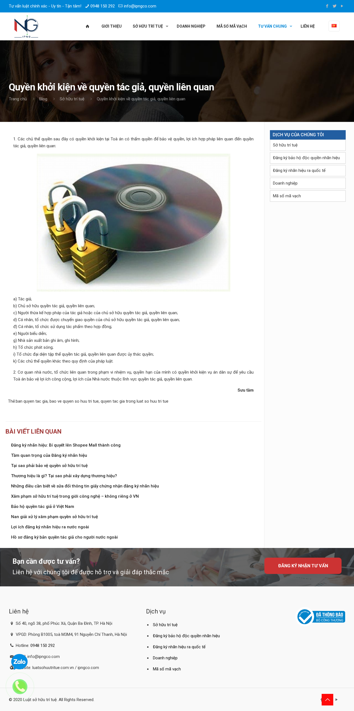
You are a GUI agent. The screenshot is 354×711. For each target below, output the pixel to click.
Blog (43, 98)
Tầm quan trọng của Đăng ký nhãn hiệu (49, 455)
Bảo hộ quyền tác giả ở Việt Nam (42, 506)
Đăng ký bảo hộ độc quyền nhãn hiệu (306, 157)
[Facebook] (327, 6)
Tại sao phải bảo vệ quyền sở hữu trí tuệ (49, 465)
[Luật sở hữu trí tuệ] (26, 26)
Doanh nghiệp (285, 183)
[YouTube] (342, 6)
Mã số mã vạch (287, 195)
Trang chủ (18, 98)
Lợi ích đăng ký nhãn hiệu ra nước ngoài (50, 526)
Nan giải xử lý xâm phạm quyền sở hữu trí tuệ (54, 516)
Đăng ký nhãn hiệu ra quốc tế (299, 170)
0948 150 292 (102, 6)
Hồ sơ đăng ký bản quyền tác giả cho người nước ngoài (64, 537)
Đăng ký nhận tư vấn (303, 565)
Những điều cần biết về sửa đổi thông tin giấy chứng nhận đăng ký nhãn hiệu (85, 486)
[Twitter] (335, 6)
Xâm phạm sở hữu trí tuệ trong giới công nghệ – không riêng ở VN (75, 496)
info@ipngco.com (140, 6)
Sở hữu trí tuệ (72, 98)
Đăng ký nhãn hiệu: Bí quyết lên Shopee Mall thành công (66, 445)
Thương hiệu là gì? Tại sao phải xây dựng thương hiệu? (64, 475)
